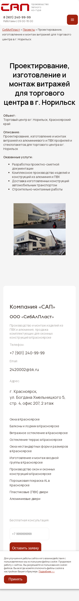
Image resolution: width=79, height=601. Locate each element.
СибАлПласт (11, 30)
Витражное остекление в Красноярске (39, 433)
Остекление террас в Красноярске (36, 440)
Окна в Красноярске (25, 419)
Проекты (29, 30)
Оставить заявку (25, 548)
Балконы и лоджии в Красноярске (34, 426)
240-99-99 (27, 352)
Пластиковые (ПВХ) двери (29, 492)
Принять (15, 579)
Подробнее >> (47, 571)
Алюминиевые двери (25, 499)
